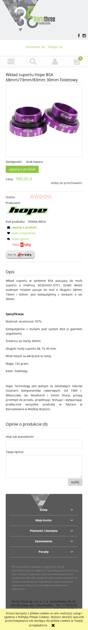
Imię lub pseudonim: (20, 437)
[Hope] (29, 212)
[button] (11, 61)
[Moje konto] (55, 61)
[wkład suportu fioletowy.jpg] (44, 121)
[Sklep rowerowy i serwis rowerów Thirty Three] (28, 15)
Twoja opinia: (15, 452)
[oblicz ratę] (21, 246)
